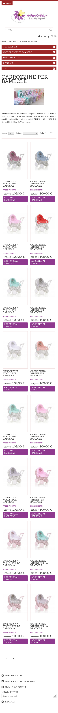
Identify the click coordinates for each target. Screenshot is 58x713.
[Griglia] (51, 133)
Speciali (8, 63)
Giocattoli (12, 41)
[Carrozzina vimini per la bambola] (15, 539)
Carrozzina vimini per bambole (11, 183)
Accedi (43, 36)
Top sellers (10, 47)
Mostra (4, 133)
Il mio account (15, 687)
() (55, 36)
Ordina (18, 133)
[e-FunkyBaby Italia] (29, 16)
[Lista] (46, 133)
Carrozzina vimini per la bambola (12, 563)
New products (11, 57)
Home (4, 41)
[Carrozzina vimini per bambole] (15, 160)
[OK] (54, 696)
